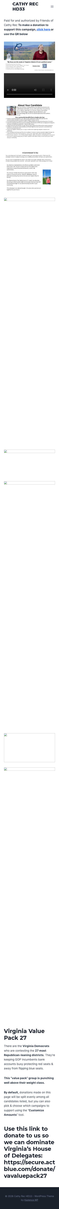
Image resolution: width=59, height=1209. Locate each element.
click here (44, 29)
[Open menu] (52, 6)
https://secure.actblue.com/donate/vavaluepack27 (29, 1169)
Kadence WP (31, 1199)
